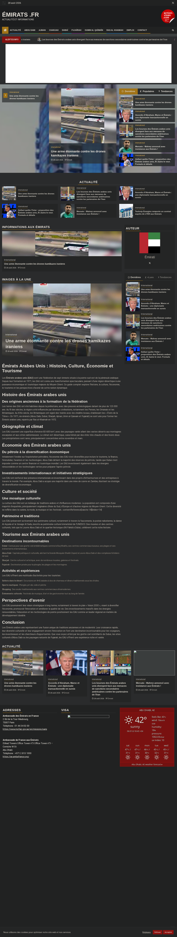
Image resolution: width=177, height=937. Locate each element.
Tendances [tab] (166, 91)
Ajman (42, 30)
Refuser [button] (157, 932)
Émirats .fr (20, 14)
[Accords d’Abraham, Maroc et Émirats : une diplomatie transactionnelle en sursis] (126, 116)
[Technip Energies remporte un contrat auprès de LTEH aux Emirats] (126, 211)
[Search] (173, 30)
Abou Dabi (29, 30)
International (14, 92)
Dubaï (65, 30)
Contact (142, 30)
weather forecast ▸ (147, 764)
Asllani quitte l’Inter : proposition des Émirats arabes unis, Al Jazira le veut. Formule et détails (153, 161)
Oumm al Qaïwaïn (94, 30)
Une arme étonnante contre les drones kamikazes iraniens (34, 264)
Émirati (69, 160)
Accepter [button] (168, 932)
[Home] (5, 30)
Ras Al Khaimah (114, 30)
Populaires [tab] (148, 91)
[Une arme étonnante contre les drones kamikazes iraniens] (82, 115)
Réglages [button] (146, 932)
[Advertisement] (88, 63)
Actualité (15, 30)
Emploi (130, 30)
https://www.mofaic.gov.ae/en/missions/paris (25, 729)
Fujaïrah (76, 30)
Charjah (53, 30)
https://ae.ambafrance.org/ (16, 756)
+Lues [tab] (150, 277)
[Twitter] (150, 263)
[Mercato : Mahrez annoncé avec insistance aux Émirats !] (126, 146)
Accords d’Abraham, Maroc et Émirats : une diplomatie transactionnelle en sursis (153, 117)
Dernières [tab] (129, 91)
